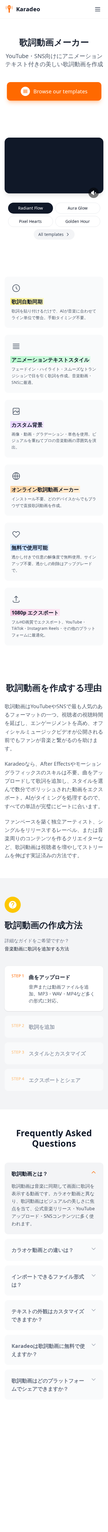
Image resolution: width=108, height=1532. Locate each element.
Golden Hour (77, 221)
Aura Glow (78, 208)
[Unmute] (93, 193)
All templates (51, 234)
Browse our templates (60, 91)
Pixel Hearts (30, 221)
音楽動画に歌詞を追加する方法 (37, 949)
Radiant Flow (30, 208)
